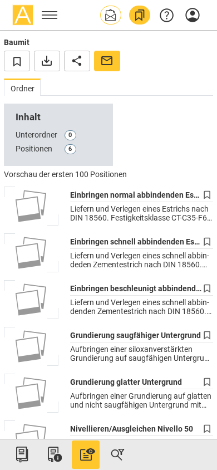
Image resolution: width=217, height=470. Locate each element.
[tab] (22, 87)
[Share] (77, 61)
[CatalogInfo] (53, 454)
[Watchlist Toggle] (17, 61)
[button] (110, 15)
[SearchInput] (117, 454)
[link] (139, 15)
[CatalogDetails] (86, 454)
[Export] (47, 61)
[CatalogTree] (22, 454)
